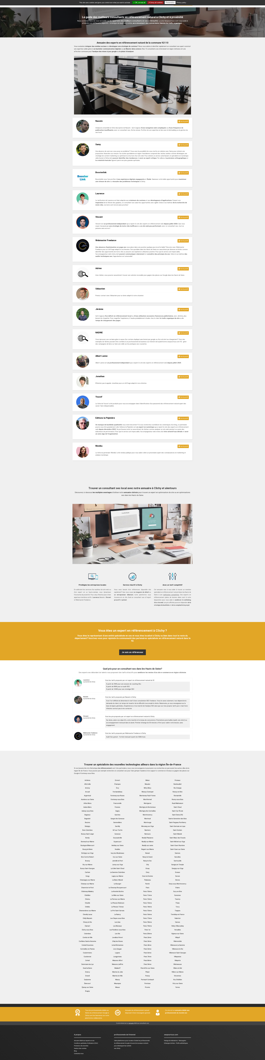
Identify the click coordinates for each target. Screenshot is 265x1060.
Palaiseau (147, 880)
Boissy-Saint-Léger (87, 834)
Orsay (147, 868)
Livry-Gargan (117, 949)
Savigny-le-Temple (177, 864)
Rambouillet (178, 784)
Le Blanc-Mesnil (117, 880)
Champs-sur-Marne (87, 884)
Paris (147, 887)
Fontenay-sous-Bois (117, 799)
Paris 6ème (147, 953)
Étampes (117, 784)
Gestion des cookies (80, 1048)
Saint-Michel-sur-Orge (177, 841)
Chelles (87, 907)
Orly (147, 864)
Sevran (177, 876)
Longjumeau (117, 956)
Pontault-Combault (147, 979)
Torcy (177, 907)
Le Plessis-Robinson (117, 903)
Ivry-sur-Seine (117, 857)
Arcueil (87, 792)
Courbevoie (87, 956)
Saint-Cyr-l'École (177, 811)
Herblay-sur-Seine (117, 845)
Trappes (177, 910)
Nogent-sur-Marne (147, 849)
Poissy (147, 976)
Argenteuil (87, 795)
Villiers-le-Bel (177, 968)
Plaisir (148, 972)
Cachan (87, 872)
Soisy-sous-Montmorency (177, 884)
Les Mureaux (117, 926)
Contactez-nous (79, 1053)
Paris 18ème (147, 922)
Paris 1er (148, 930)
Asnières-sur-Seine (87, 799)
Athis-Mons (87, 803)
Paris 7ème (147, 956)
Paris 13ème (147, 903)
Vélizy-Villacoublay (177, 926)
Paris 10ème (147, 891)
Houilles (117, 849)
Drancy (87, 972)
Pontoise (148, 983)
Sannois (177, 853)
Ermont (117, 780)
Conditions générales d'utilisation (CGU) (86, 1043)
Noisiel (147, 853)
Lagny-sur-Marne (117, 876)
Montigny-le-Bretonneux (147, 807)
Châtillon (87, 895)
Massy (117, 979)
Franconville (117, 803)
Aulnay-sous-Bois (87, 811)
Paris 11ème (147, 895)
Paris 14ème (147, 907)
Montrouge (147, 822)
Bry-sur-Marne (87, 864)
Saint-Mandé (177, 834)
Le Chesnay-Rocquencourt (117, 887)
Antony (87, 788)
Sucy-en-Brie (177, 891)
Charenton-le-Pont (87, 887)
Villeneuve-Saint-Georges (177, 953)
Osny (147, 872)
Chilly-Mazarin (87, 918)
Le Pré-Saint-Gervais (117, 910)
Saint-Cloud (177, 807)
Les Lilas (117, 922)
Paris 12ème (147, 899)
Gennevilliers (117, 822)
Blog (75, 1051)
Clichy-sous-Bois (87, 930)
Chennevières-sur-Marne (87, 910)
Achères (87, 780)
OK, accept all (140, 2)
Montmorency (147, 815)
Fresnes (117, 807)
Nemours (148, 834)
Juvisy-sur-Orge (117, 864)
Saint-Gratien (177, 830)
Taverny (177, 899)
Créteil (87, 960)
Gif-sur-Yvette (117, 830)
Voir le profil (184, 121)
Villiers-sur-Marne (177, 972)
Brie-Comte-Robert (87, 857)
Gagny (117, 811)
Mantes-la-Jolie (117, 972)
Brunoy (87, 861)
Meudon (147, 784)
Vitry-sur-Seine (178, 983)
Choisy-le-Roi (87, 922)
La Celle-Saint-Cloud (117, 868)
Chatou (87, 899)
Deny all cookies (156, 2)
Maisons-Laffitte (117, 964)
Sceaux (177, 872)
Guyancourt (117, 841)
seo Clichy (117, 1048)
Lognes (117, 953)
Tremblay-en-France (177, 914)
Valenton (178, 918)
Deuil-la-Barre (87, 968)
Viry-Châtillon (177, 979)
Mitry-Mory (147, 788)
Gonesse (117, 834)
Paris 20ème (147, 933)
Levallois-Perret (117, 937)
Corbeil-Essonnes (87, 945)
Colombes (87, 933)
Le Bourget (117, 884)
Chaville (87, 903)
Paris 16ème (147, 914)
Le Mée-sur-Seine (117, 895)
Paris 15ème (147, 910)
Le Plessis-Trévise (117, 907)
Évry (117, 788)
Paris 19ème (147, 926)
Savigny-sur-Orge (177, 868)
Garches (117, 815)
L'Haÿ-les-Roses (117, 941)
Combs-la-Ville (87, 937)
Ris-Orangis (177, 788)
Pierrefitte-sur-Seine (147, 968)
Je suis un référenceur (132, 652)
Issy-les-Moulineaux (117, 853)
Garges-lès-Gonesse (117, 818)
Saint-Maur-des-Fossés (178, 838)
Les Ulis (117, 933)
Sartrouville (177, 861)
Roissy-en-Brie (177, 792)
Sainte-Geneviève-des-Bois (178, 818)
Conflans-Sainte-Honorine (87, 941)
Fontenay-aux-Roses (117, 795)
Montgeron (147, 803)
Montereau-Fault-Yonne (147, 795)
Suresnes (177, 895)
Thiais (177, 903)
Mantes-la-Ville (118, 976)
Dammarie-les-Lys (87, 964)
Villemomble (177, 941)
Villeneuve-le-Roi (177, 949)
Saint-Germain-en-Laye (177, 826)
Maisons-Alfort (118, 960)
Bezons (87, 822)
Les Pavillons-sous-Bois (117, 930)
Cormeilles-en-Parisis (87, 949)
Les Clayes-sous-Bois (117, 918)
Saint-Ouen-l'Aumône (177, 845)
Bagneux (87, 815)
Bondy (87, 838)
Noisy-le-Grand (147, 857)
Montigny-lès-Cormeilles (147, 811)
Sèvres (177, 880)
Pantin (147, 884)
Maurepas (117, 983)
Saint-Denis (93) (177, 815)
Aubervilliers (87, 807)
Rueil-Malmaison (177, 803)
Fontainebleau (117, 792)
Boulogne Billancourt (87, 845)
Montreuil (147, 818)
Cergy (87, 876)
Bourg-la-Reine (87, 849)
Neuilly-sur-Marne (147, 841)
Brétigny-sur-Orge (87, 853)
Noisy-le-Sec (147, 861)
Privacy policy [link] (181, 2)
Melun (148, 780)
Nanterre (148, 830)
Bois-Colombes (87, 830)
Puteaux (177, 780)
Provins (147, 987)
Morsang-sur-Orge (147, 826)
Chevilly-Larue (87, 914)
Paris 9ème (147, 964)
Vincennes (177, 976)
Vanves (177, 922)
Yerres (177, 987)
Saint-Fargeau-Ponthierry (177, 822)
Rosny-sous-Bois (177, 799)
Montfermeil (147, 799)
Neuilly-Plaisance (147, 838)
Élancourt (87, 983)
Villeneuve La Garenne (177, 945)
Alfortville (87, 784)
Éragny (87, 991)
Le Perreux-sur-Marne (117, 899)
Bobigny (87, 826)
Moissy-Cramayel (147, 792)
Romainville (177, 795)
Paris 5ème (147, 949)
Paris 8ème (147, 960)
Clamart (87, 926)
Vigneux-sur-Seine (177, 933)
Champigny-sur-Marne (87, 880)
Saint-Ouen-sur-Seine (177, 849)
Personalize (170, 2)
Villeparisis (177, 956)
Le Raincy (117, 914)
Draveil (87, 976)
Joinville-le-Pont (117, 861)
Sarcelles (177, 857)
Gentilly (117, 826)
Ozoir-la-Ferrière (147, 876)
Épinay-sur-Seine (87, 987)
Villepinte (178, 960)
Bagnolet (87, 818)
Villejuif (177, 937)
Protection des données (81, 1046)
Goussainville (117, 838)
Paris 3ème (147, 941)
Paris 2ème (147, 937)
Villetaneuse (177, 964)
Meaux (117, 987)
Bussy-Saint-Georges (87, 868)
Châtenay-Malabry (87, 891)
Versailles (177, 930)
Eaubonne (87, 979)
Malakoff (117, 968)
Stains (177, 887)
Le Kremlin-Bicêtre (117, 891)
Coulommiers (87, 953)
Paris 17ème (147, 918)
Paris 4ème (147, 945)
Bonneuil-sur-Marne (87, 841)
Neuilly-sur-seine (147, 845)
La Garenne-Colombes (117, 872)
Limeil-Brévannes (117, 945)
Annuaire (76, 1040)
